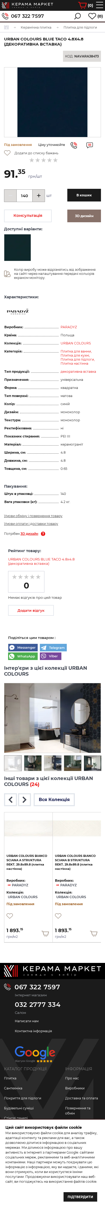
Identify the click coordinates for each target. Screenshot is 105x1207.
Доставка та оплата (81, 1098)
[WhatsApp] (23, 656)
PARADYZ (69, 327)
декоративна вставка (78, 372)
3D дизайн (29, 534)
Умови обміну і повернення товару (33, 516)
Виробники (75, 1088)
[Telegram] (53, 648)
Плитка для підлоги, (78, 359)
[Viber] (50, 656)
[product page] (28, 828)
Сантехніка (13, 1088)
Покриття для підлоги (22, 1098)
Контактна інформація (33, 1031)
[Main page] (52, 971)
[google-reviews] (35, 1056)
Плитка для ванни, (76, 351)
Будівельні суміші (19, 1108)
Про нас (72, 1078)
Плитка (10, 1078)
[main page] (27, 5)
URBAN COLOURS (76, 343)
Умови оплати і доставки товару (31, 524)
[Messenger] (23, 648)
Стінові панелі (16, 1118)
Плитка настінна (74, 363)
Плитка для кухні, (75, 355)
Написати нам (26, 1021)
